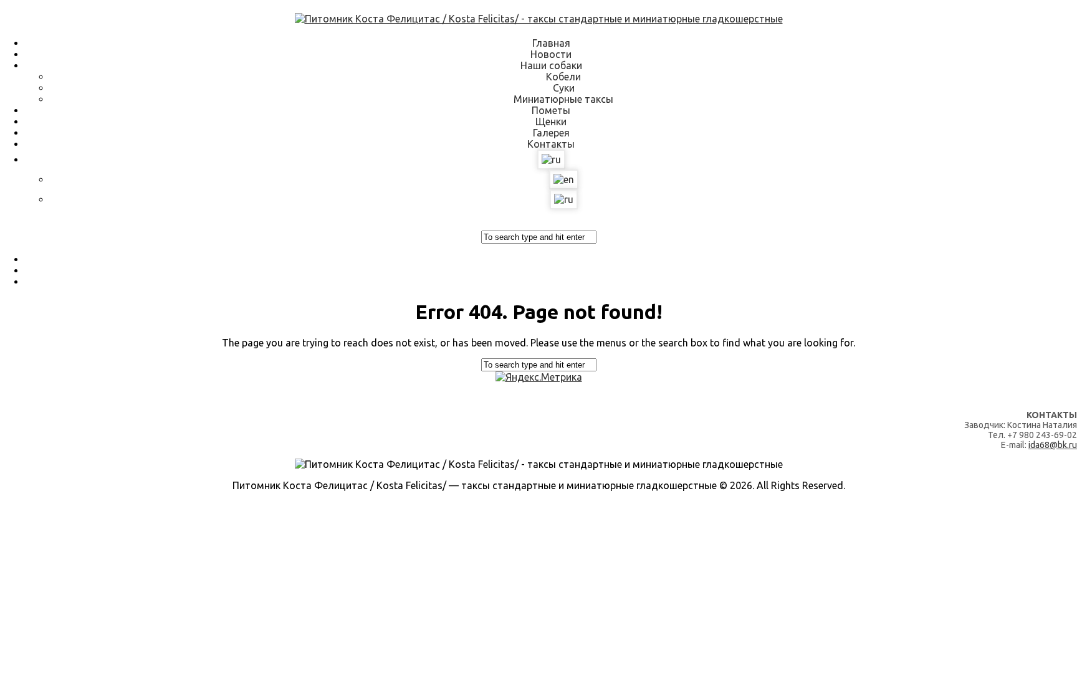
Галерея (551, 132)
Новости (551, 54)
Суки (564, 87)
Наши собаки (551, 65)
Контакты (551, 144)
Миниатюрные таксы (563, 99)
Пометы (551, 110)
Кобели (563, 76)
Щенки (551, 121)
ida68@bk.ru (1052, 445)
